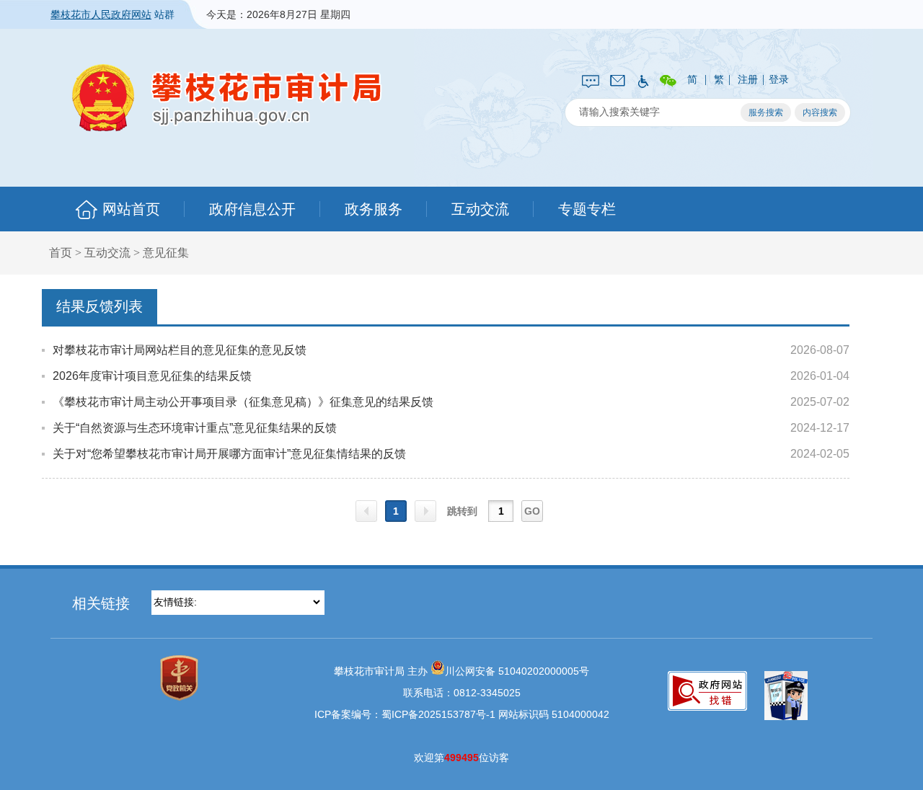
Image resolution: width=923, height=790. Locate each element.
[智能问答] (590, 80)
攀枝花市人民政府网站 (100, 14)
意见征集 (166, 253)
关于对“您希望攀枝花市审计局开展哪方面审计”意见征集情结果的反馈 (229, 454)
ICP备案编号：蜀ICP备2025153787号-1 (404, 714)
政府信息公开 (252, 209)
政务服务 (373, 209)
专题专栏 (587, 209)
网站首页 (131, 209)
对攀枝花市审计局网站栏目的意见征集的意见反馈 (179, 350)
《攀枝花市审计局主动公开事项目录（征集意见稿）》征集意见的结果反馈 (243, 402)
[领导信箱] (617, 79)
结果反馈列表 (99, 306)
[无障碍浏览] (642, 80)
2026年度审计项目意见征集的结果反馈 (152, 376)
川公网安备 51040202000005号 (517, 671)
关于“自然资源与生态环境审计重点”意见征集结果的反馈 (195, 428)
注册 (748, 79)
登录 (779, 79)
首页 (60, 253)
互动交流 (480, 209)
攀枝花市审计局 (227, 97)
